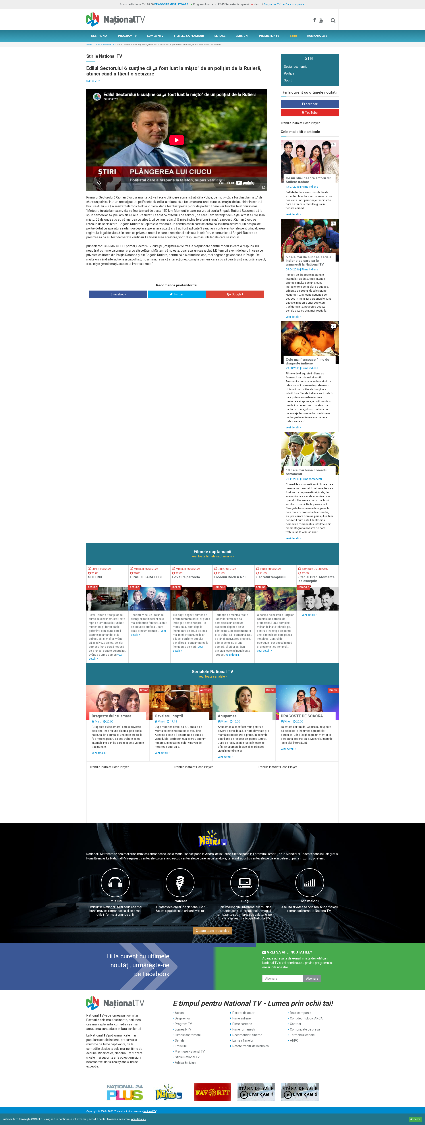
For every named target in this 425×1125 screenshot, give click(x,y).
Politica (289, 73)
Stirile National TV (105, 44)
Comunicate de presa (305, 1029)
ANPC (294, 1040)
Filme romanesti (311, 479)
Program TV (183, 1024)
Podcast (180, 901)
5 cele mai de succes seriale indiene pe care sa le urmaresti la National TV (308, 260)
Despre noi (182, 1018)
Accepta (415, 1119)
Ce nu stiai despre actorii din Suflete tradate (309, 180)
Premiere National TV (190, 1051)
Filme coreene (242, 1024)
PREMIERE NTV (269, 35)
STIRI (293, 35)
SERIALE (219, 35)
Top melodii (309, 901)
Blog (245, 901)
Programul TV (272, 4)
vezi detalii (293, 214)
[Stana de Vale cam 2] (300, 1092)
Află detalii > (138, 1119)
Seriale (180, 1040)
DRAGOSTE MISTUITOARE (171, 4)
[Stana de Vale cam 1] (256, 1092)
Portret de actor (243, 1013)
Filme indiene (309, 186)
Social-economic (295, 66)
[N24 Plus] (125, 1092)
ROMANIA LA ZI (317, 35)
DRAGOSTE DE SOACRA (302, 716)
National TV (149, 1111)
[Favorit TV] (212, 1092)
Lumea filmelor (242, 1040)
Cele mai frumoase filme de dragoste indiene (307, 361)
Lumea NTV (183, 1029)
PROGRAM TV (127, 35)
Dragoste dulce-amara (111, 716)
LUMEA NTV (155, 35)
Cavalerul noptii (169, 716)
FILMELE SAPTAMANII (189, 35)
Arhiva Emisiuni (185, 1062)
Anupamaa (227, 716)
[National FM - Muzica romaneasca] (168, 1092)
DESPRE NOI (99, 35)
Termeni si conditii (302, 1035)
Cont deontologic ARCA (306, 1018)
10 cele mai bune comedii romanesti (306, 472)
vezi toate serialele (212, 676)
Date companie (295, 4)
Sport (288, 80)
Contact (295, 1024)
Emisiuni (115, 901)
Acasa (89, 44)
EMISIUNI (242, 35)
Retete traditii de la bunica (250, 1046)
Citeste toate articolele (212, 930)
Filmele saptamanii (188, 1035)
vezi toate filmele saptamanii (212, 556)
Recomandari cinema (247, 1035)
